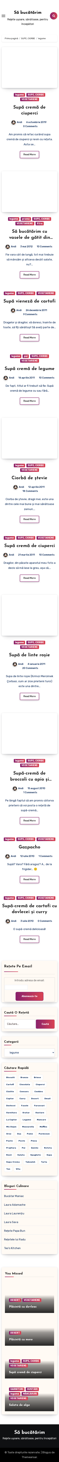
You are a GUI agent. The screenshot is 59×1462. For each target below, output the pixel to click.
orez (8, 1134)
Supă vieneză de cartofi (29, 301)
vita (18, 1169)
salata (21, 1155)
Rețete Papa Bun (14, 1230)
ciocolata (25, 1084)
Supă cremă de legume (30, 369)
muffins (43, 1127)
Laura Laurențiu (14, 1213)
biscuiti (10, 1077)
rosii (9, 1155)
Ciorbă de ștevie (29, 478)
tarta (44, 1162)
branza (24, 1077)
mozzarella (28, 1127)
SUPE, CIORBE (36, 94)
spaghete (35, 1155)
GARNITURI (16, 1389)
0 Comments (30, 126)
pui (26, 356)
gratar (26, 1112)
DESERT (15, 1300)
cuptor (10, 1098)
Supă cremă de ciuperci (29, 546)
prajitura (11, 1148)
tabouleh (30, 1162)
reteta (48, 1148)
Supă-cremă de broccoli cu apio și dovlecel (29, 779)
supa (49, 1155)
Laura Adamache (15, 1204)
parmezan (44, 1134)
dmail (47, 1098)
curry (22, 1098)
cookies (38, 1091)
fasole (24, 1105)
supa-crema (13, 1162)
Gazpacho (29, 847)
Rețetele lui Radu (15, 1239)
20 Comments (30, 668)
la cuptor (11, 1120)
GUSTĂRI (32, 1389)
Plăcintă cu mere (21, 1339)
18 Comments (30, 491)
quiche (34, 1148)
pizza (34, 1141)
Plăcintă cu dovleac (23, 1306)
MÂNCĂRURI (30, 1393)
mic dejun (11, 1127)
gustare (39, 1112)
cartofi (10, 1084)
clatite (10, 1091)
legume (19, 94)
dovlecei (10, 1105)
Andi (19, 122)
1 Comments (30, 792)
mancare (41, 1120)
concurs (24, 1091)
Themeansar (29, 1457)
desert (35, 1098)
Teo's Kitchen (12, 1248)
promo (26, 219)
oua (19, 1134)
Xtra (39, 223)
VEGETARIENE (29, 99)
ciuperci (40, 1084)
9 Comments (30, 314)
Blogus (46, 1452)
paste (9, 1141)
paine (30, 1134)
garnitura (11, 1112)
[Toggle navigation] (3, 16)
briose (37, 1077)
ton (8, 1169)
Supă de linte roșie (29, 655)
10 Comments (44, 246)
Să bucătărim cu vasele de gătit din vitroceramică (29, 237)
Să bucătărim (27, 12)
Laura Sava (11, 1222)
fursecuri (39, 1105)
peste (22, 1141)
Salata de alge (19, 1405)
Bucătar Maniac (14, 1196)
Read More (29, 154)
